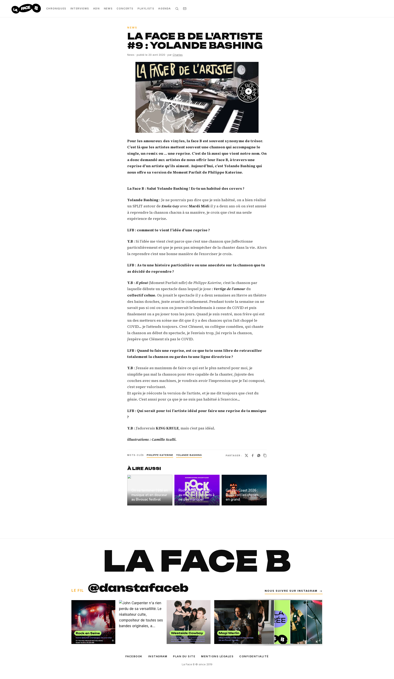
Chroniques (56, 8)
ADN (96, 8)
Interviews (79, 8)
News (108, 8)
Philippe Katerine (160, 455)
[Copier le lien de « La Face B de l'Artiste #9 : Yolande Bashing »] (265, 455)
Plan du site (184, 656)
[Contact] (185, 8)
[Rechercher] (177, 8)
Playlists (145, 8)
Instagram (157, 656)
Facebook (133, 656)
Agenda (164, 8)
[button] (197, 97)
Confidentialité (254, 656)
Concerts (125, 8)
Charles (178, 54)
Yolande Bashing (189, 455)
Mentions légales (217, 656)
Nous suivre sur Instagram (294, 590)
